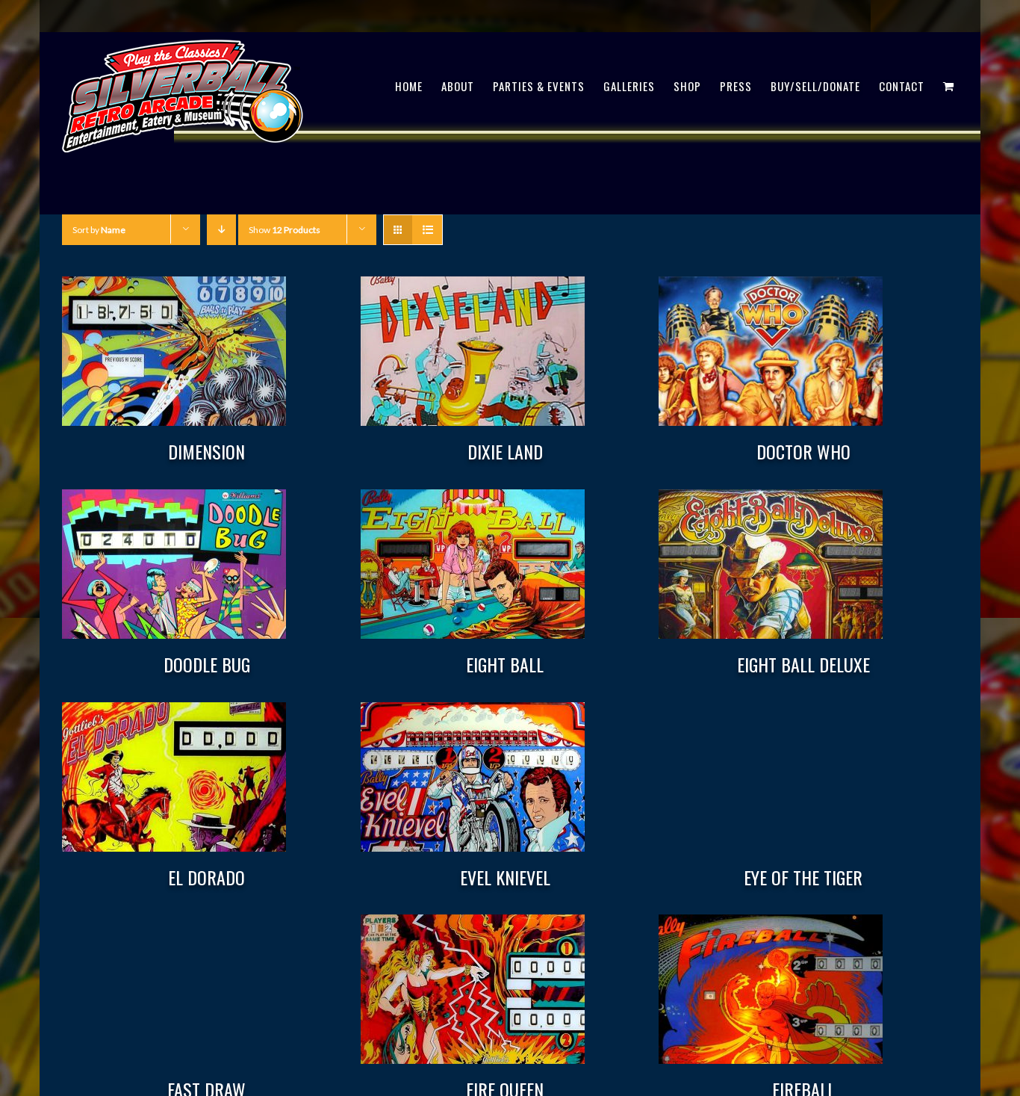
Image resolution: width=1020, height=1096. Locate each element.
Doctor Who (803, 451)
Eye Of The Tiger (803, 877)
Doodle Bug (207, 664)
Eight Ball (505, 664)
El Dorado (206, 877)
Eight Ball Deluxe (803, 664)
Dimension (206, 451)
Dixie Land (505, 451)
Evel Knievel (505, 877)
